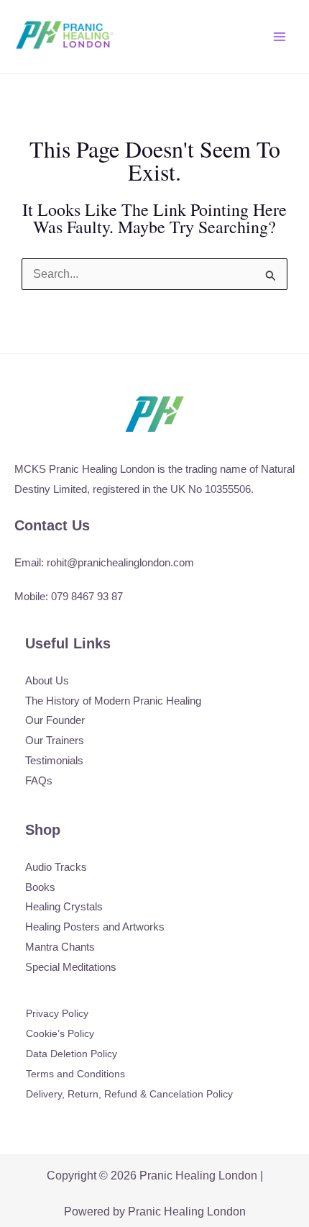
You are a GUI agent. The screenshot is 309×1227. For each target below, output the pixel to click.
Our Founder (55, 720)
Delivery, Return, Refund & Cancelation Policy (129, 1094)
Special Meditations (70, 967)
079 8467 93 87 (87, 596)
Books (40, 887)
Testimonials (54, 760)
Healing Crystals (64, 906)
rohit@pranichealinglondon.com (120, 562)
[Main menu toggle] (279, 37)
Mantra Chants (60, 947)
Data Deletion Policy (71, 1053)
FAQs (38, 780)
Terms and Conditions (75, 1073)
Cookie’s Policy (60, 1033)
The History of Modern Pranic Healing (113, 700)
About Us (47, 680)
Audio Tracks (56, 867)
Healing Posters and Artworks (95, 926)
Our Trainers (54, 740)
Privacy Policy (57, 1013)
